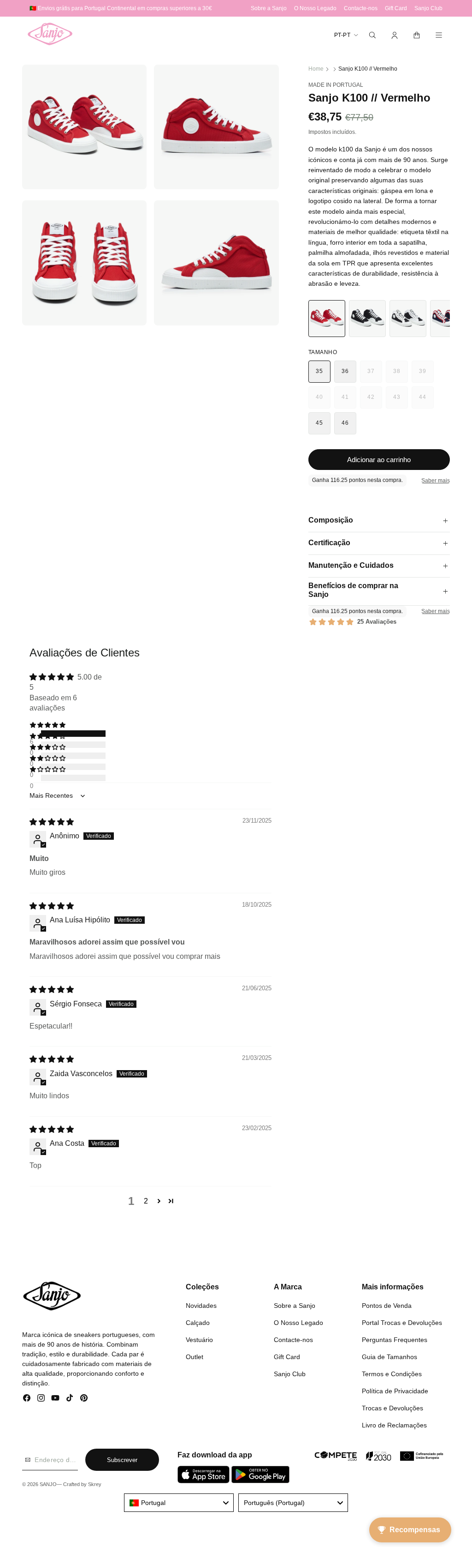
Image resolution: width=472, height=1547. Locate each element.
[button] (372, 35)
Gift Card (287, 1356)
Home (316, 69)
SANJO (48, 1484)
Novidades (201, 1305)
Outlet (194, 1356)
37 (374, 375)
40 (323, 401)
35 (319, 371)
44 (426, 401)
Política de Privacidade (395, 1391)
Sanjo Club (290, 1374)
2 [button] (146, 1201)
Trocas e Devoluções (392, 1408)
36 (345, 371)
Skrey (94, 1484)
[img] (52, 822)
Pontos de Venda (387, 1305)
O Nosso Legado (298, 1322)
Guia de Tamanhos (389, 1356)
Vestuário (199, 1339)
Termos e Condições (392, 1374)
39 (426, 375)
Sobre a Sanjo (294, 1305)
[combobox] (179, 1502)
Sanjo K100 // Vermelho (367, 69)
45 (319, 423)
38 (400, 375)
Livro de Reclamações (394, 1425)
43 (400, 401)
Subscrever (122, 1460)
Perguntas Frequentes (394, 1339)
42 (374, 401)
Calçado (198, 1322)
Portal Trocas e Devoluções (402, 1322)
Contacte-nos (293, 1339)
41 (349, 401)
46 (345, 423)
